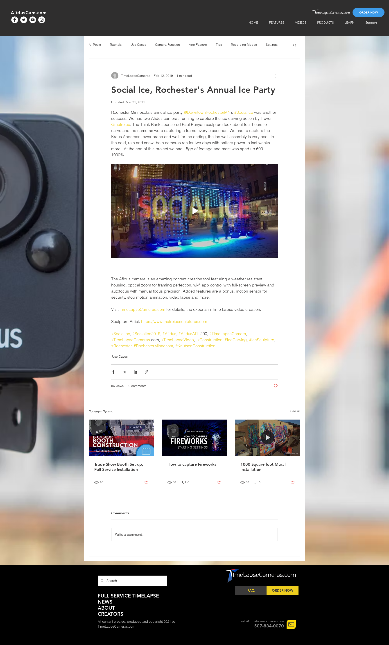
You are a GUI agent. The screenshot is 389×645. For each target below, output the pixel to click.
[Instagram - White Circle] (41, 19)
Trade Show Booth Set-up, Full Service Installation (118, 467)
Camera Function (167, 45)
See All (295, 411)
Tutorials (116, 45)
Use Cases (138, 45)
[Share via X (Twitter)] (124, 372)
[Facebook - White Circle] (14, 19)
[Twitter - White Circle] (23, 19)
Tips (219, 45)
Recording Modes (244, 45)
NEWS (105, 602)
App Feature (198, 45)
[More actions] (275, 75)
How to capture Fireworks (191, 464)
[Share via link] (146, 372)
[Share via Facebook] (113, 372)
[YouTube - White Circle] (32, 19)
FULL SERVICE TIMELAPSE (128, 596)
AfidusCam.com (29, 12)
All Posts (95, 45)
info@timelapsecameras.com (262, 621)
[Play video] (194, 211)
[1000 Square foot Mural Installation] (267, 438)
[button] (294, 45)
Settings (272, 45)
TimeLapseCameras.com (116, 626)
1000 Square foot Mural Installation (263, 467)
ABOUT (106, 608)
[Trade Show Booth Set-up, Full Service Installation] (121, 438)
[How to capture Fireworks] (194, 438)
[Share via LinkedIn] (135, 372)
